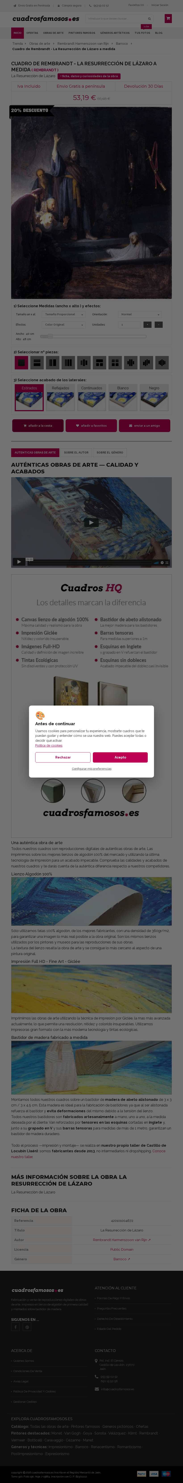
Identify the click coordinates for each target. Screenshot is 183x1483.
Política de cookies (48, 745)
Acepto (120, 757)
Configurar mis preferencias (91, 768)
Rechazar (63, 757)
